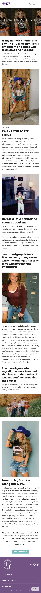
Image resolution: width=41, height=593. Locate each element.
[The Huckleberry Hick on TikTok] (38, 564)
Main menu (7, 575)
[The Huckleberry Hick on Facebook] (31, 564)
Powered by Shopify (28, 590)
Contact (6, 586)
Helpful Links (9, 581)
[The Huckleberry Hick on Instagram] (34, 564)
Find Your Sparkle (20, 552)
